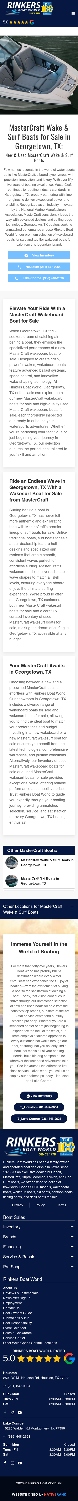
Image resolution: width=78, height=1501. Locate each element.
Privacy (17, 1205)
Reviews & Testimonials (20, 1292)
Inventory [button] (12, 1227)
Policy (40, 1205)
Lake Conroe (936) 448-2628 (41, 1118)
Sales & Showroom (17, 1332)
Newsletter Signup (16, 1297)
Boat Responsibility (17, 1322)
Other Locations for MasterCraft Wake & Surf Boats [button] (32, 909)
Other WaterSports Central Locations (30, 1342)
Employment (12, 1302)
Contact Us (11, 1307)
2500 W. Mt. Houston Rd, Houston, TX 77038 (36, 1377)
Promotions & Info (16, 1317)
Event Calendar (14, 1327)
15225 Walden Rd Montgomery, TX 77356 (34, 1428)
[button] (73, 14)
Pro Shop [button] (11, 1266)
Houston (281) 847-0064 (41, 1107)
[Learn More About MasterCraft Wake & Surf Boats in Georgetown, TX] (39, 862)
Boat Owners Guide (17, 1312)
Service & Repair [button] (18, 1256)
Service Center (14, 1337)
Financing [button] (12, 1247)
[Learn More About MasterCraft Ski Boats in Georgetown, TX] (39, 880)
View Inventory (41, 1095)
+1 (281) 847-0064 (16, 1385)
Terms (61, 1205)
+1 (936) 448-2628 (16, 1436)
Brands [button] (9, 1237)
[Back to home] (29, 8)
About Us (10, 1287)
